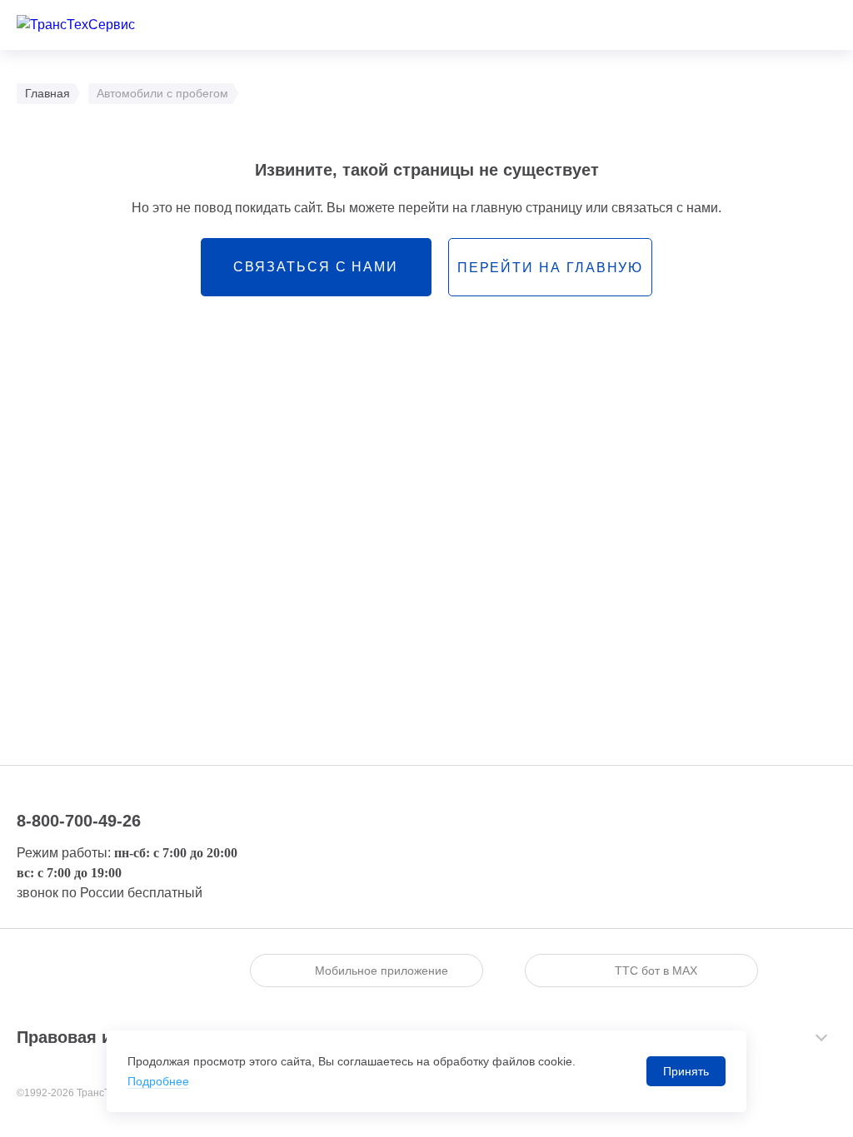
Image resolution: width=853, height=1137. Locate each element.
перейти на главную (550, 268)
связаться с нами (315, 267)
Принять (686, 1071)
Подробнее (158, 1081)
